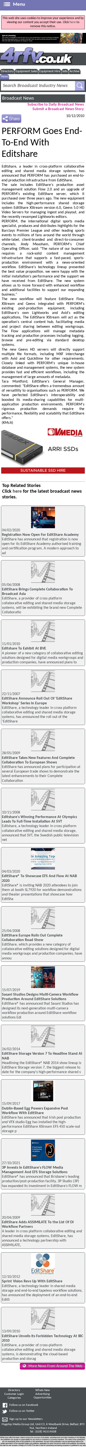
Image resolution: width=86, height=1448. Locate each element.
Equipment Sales (27, 71)
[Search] (80, 86)
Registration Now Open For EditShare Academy (40, 535)
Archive (75, 71)
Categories (14, 1398)
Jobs (65, 71)
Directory (7, 71)
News (4, 76)
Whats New (42, 1390)
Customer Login (14, 1394)
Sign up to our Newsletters (26, 1419)
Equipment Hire (49, 71)
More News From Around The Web (55, 1366)
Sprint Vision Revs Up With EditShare (32, 1281)
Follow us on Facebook (23, 1405)
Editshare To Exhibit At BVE (24, 648)
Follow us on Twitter (22, 1411)
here (73, 22)
